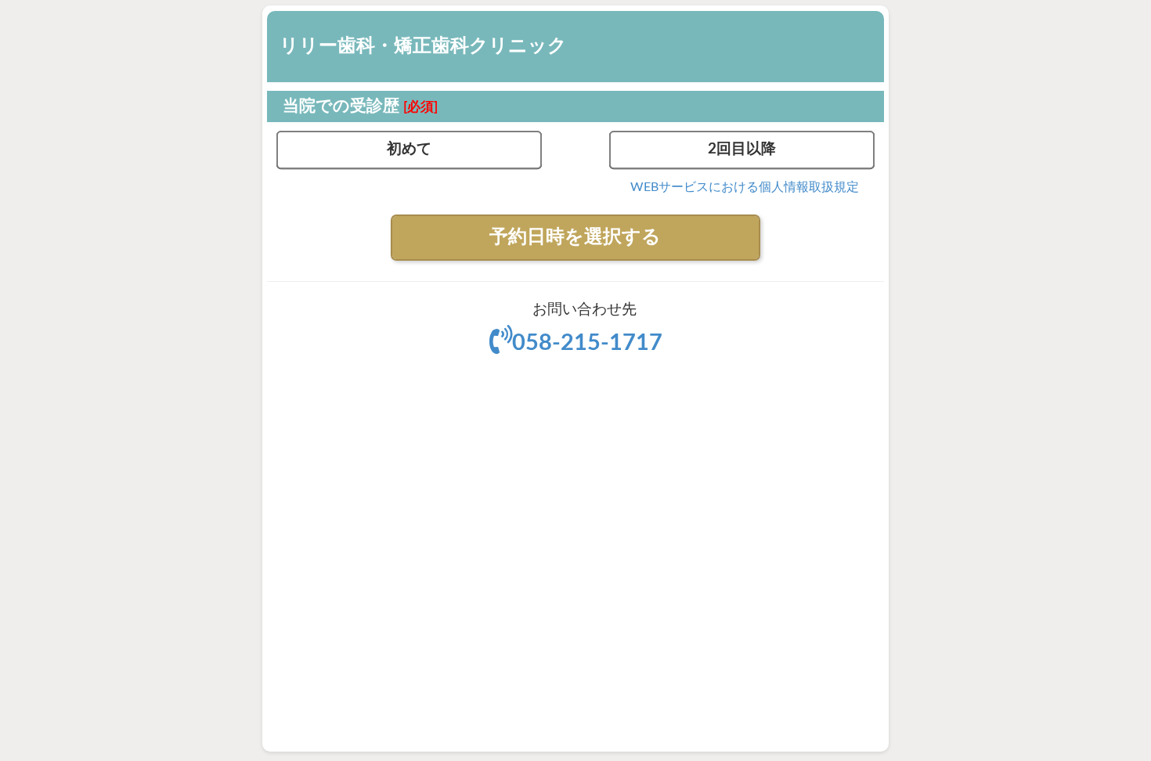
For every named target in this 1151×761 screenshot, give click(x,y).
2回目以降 (742, 149)
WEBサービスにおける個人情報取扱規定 (744, 187)
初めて (409, 149)
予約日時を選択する (575, 237)
